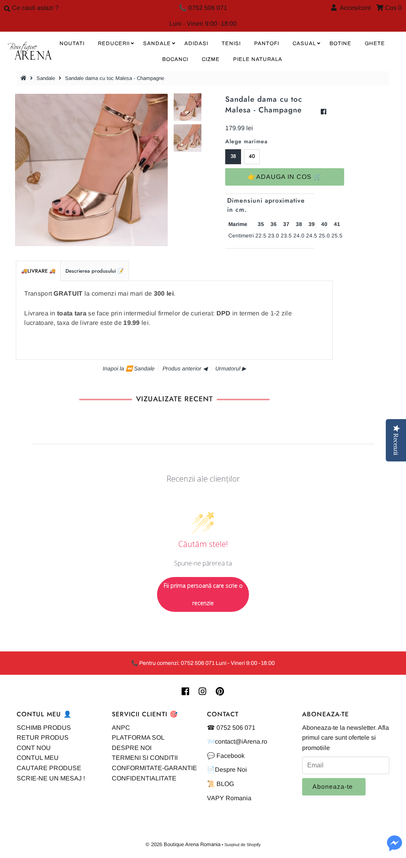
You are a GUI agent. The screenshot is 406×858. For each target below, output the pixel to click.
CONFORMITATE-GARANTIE (154, 768)
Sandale (45, 78)
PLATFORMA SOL (138, 737)
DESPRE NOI (131, 747)
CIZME (211, 59)
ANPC (121, 727)
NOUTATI (71, 43)
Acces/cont (354, 7)
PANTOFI (266, 43)
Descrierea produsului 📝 (94, 271)
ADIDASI (196, 43)
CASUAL (304, 43)
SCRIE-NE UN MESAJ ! (51, 778)
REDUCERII (114, 43)
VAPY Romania (229, 798)
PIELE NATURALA (257, 59)
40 (252, 156)
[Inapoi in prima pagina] (25, 78)
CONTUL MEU (38, 757)
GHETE (375, 43)
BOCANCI (175, 59)
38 (233, 156)
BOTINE (340, 43)
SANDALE (157, 43)
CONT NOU (34, 747)
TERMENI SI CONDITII (145, 757)
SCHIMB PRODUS (44, 727)
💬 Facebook (226, 755)
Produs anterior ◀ (185, 368)
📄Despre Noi (227, 769)
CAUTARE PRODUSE (49, 768)
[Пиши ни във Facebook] (394, 848)
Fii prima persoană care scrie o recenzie (203, 594)
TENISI (231, 43)
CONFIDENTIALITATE (144, 778)
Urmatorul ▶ (230, 368)
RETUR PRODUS (43, 737)
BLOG (225, 783)
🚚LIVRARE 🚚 (38, 271)
